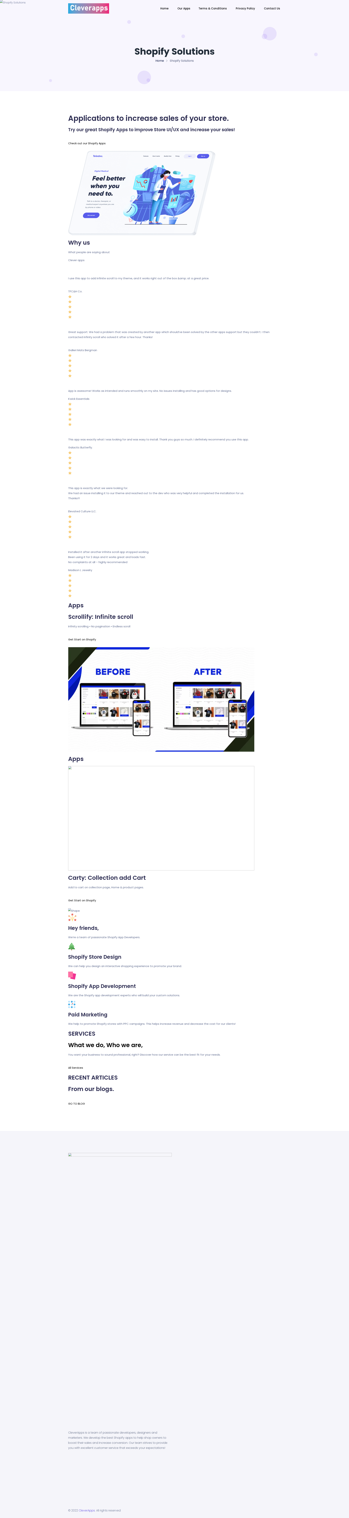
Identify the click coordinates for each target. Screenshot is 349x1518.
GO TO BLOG (76, 1104)
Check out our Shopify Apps (87, 143)
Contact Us (272, 8)
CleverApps (87, 1510)
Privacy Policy (246, 8)
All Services (75, 1068)
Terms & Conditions (213, 8)
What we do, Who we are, (105, 1045)
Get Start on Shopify (82, 639)
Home (164, 8)
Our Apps (183, 8)
